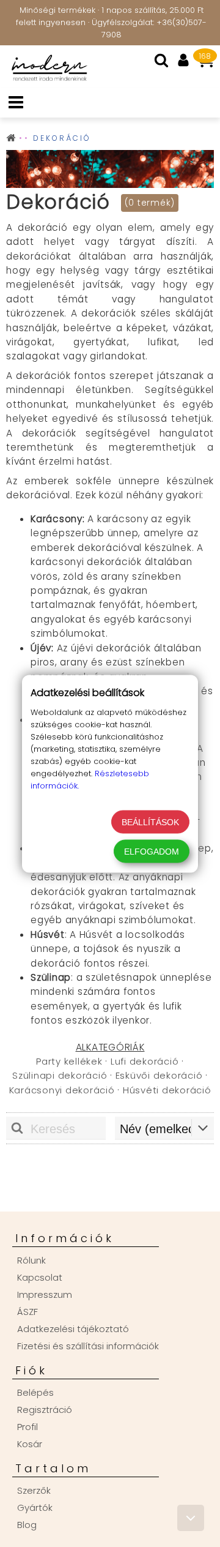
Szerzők (34, 1490)
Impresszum (44, 1294)
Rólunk (31, 1260)
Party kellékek (69, 1061)
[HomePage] (46, 80)
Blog (27, 1524)
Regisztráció (44, 1409)
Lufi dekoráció (145, 1061)
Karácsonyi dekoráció (62, 1090)
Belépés (35, 1392)
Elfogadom (151, 851)
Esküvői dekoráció (159, 1075)
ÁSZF (27, 1311)
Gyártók (35, 1507)
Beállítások (150, 821)
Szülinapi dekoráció (59, 1075)
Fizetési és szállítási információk (88, 1345)
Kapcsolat (39, 1277)
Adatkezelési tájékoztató (73, 1328)
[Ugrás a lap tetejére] (190, 1518)
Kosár (29, 1443)
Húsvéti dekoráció (167, 1090)
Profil (27, 1426)
